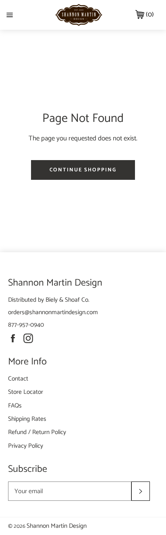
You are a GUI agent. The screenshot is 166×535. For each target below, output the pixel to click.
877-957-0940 (26, 325)
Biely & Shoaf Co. (67, 300)
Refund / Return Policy (37, 432)
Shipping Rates (27, 419)
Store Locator (25, 392)
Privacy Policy (25, 446)
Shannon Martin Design (57, 526)
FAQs (15, 406)
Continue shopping (83, 170)
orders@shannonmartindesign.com (53, 312)
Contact (18, 379)
